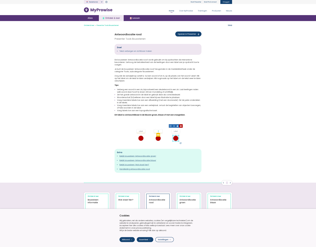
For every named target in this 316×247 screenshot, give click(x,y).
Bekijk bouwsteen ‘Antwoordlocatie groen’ (137, 156)
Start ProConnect (210, 2)
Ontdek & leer (89, 25)
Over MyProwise (186, 11)
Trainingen (202, 11)
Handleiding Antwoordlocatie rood (134, 169)
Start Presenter (196, 2)
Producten (216, 11)
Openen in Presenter (187, 34)
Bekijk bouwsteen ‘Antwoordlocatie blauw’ (137, 160)
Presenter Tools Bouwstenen (108, 25)
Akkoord (126, 239)
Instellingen (163, 239)
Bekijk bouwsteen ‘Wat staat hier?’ (134, 164)
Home (171, 11)
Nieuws (229, 11)
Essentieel (143, 239)
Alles (90, 18)
